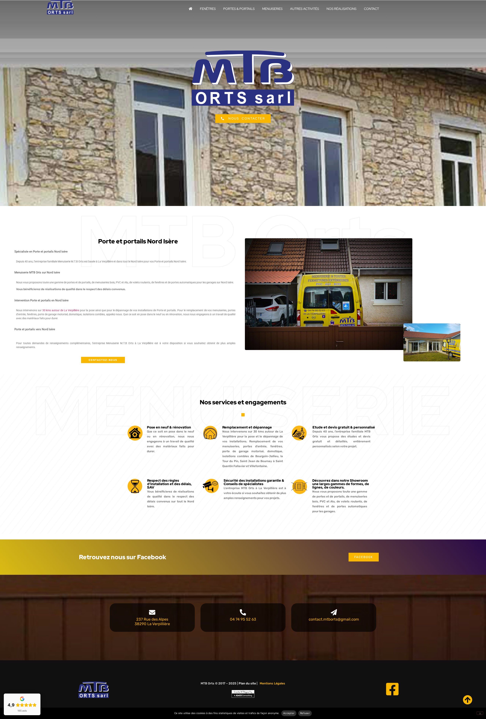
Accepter (288, 713)
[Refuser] (480, 713)
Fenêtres (208, 9)
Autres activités (304, 9)
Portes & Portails (239, 9)
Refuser (305, 713)
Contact (371, 9)
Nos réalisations (341, 9)
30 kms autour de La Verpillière (60, 310)
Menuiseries (272, 9)
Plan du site (247, 683)
